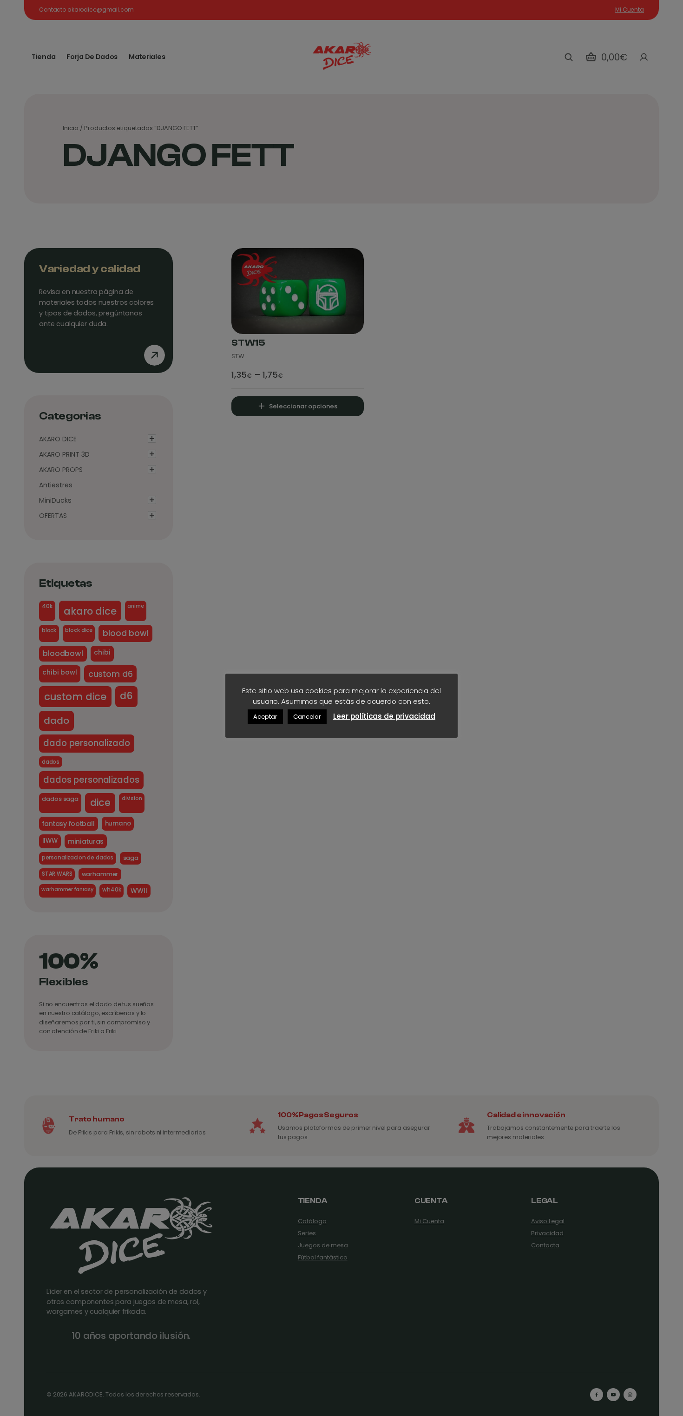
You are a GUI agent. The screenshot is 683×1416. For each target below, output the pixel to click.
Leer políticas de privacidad (384, 716)
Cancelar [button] (307, 716)
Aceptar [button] (265, 716)
